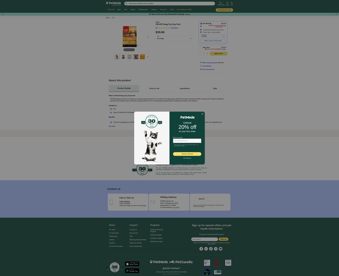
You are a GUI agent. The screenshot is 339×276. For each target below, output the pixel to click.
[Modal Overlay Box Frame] (169, 138)
